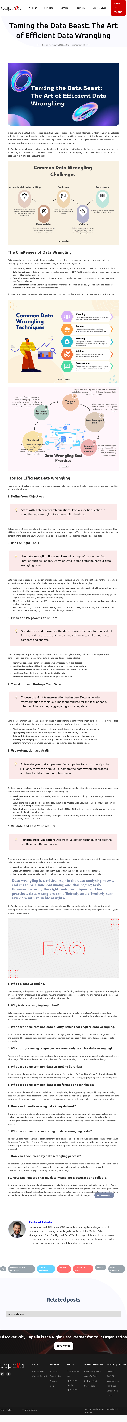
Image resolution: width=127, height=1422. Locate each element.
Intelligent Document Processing (18, 1268)
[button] (49, 8)
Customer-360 (63, 1268)
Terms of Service (29, 1410)
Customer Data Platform (80, 1268)
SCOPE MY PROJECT (118, 8)
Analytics (100, 1267)
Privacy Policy (6, 1410)
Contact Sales (99, 8)
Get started (63, 1346)
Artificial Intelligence (43, 1268)
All (3, 1269)
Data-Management (104, 1195)
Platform (33, 8)
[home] (11, 7)
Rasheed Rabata (40, 1222)
